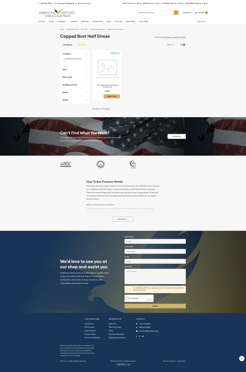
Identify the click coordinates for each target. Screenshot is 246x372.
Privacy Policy (90, 334)
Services (85, 21)
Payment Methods (116, 334)
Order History (90, 331)
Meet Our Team (115, 327)
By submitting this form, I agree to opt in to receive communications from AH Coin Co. (158, 289)
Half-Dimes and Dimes (73, 59)
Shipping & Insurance (117, 338)
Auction (118, 21)
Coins (51, 21)
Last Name (129, 247)
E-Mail (127, 257)
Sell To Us (201, 21)
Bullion (41, 21)
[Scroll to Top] (242, 358)
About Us (112, 324)
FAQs (111, 331)
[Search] (176, 12)
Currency (62, 21)
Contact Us (176, 136)
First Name (129, 237)
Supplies (73, 21)
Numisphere (98, 21)
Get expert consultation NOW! (175, 37)
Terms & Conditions (92, 338)
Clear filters (82, 45)
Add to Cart (111, 96)
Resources (130, 21)
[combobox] (155, 12)
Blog (109, 21)
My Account (89, 327)
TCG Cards (143, 21)
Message (128, 267)
